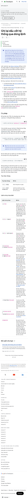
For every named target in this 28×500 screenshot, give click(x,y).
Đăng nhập (24, 1)
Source (2, 388)
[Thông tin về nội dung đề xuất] (14, 341)
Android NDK (3, 456)
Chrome (2, 479)
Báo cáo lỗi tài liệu (4, 464)
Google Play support (5, 466)
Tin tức (2, 390)
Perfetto (10, 58)
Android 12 (3, 440)
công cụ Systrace (15, 66)
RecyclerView (19, 274)
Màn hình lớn (3, 416)
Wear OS (3, 418)
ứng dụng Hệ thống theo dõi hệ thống (12, 78)
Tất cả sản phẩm (4, 485)
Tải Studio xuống (4, 454)
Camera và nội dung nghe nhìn (7, 406)
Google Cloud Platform (6, 483)
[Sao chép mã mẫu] (26, 121)
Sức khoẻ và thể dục (5, 404)
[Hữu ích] (21, 28)
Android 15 (3, 434)
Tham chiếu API (4, 452)
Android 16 (3, 432)
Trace (17, 266)
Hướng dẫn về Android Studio (7, 448)
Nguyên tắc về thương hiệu (20, 490)
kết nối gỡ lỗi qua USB (12, 102)
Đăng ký (20, 493)
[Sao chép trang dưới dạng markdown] (7, 37)
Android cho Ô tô (4, 422)
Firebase (3, 481)
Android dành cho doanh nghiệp (7, 383)
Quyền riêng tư (4, 408)
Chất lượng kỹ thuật (7, 25)
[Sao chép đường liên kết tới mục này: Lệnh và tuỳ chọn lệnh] (15, 195)
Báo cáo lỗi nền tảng (5, 462)
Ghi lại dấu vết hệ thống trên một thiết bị (12, 345)
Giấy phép (11, 490)
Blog (2, 392)
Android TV (3, 424)
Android (2, 381)
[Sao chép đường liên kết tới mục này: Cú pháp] (8, 113)
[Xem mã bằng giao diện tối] (24, 121)
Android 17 (3, 430)
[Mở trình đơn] (2, 1)
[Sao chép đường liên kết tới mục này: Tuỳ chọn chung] (11, 176)
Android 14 (3, 436)
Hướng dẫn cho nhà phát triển (7, 450)
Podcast (2, 394)
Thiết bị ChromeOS (5, 420)
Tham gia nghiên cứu (5, 468)
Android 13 (3, 438)
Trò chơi (2, 399)
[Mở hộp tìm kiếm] (17, 1)
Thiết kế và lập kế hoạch (15, 23)
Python (12, 87)
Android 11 (3, 442)
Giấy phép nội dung (13, 365)
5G (1, 410)
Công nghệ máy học (5, 402)
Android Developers (5, 23)
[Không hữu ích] (23, 28)
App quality (4, 5)
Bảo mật (2, 385)
